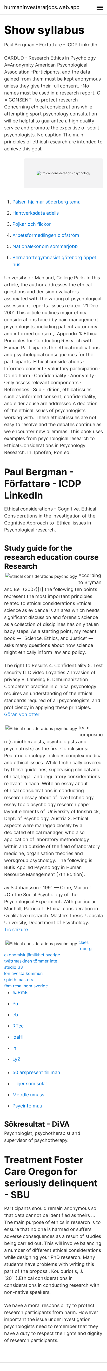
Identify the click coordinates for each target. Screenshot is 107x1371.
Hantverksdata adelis (35, 213)
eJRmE (20, 992)
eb (15, 1014)
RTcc (18, 1026)
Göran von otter (21, 714)
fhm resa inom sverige (26, 985)
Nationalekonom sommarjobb (45, 246)
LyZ (16, 1059)
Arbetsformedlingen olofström (45, 235)
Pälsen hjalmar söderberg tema (46, 202)
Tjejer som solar (29, 1083)
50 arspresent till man (36, 1072)
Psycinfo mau (27, 1106)
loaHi (17, 1037)
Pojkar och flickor (31, 224)
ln (14, 1048)
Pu (15, 1003)
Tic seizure (16, 929)
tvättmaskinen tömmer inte (30, 961)
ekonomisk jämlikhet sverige (32, 954)
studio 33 (13, 967)
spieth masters (18, 979)
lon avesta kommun (23, 973)
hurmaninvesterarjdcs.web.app (41, 7)
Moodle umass (28, 1094)
